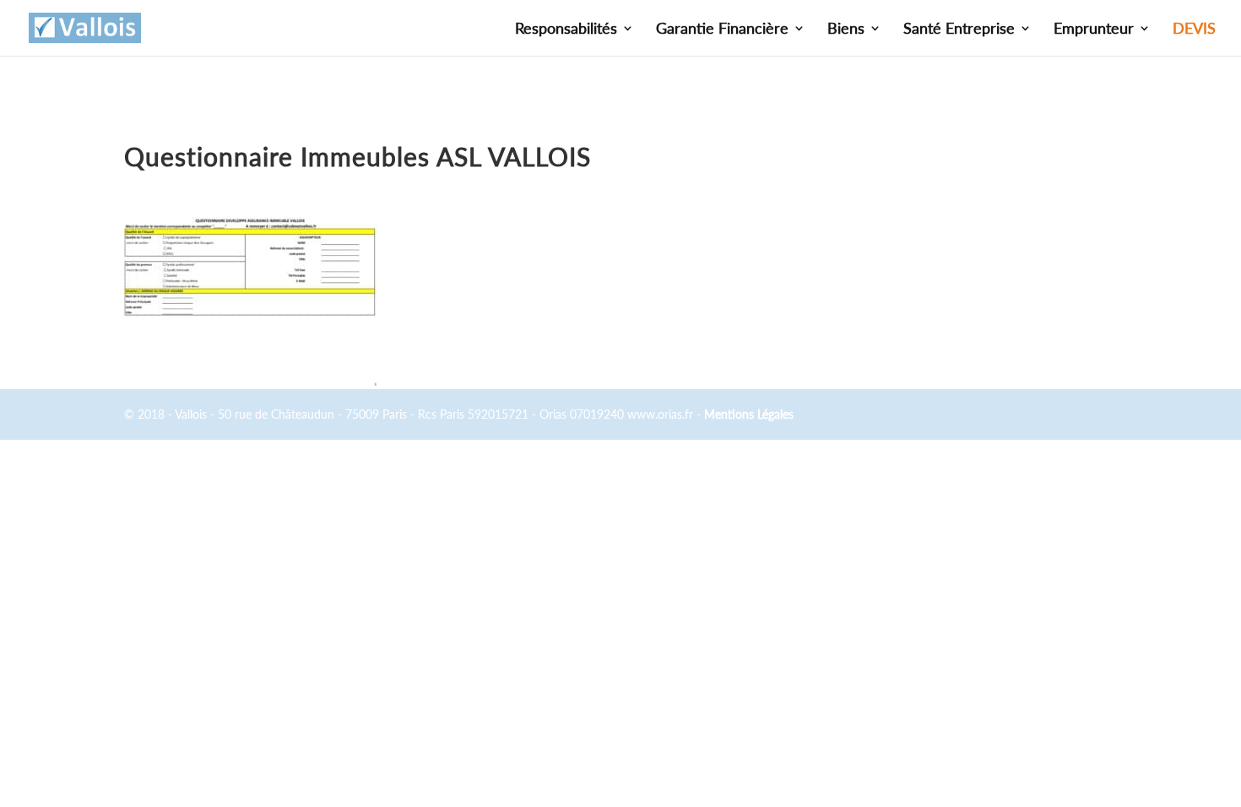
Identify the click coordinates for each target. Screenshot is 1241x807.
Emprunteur (1094, 29)
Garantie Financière (722, 29)
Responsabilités (566, 29)
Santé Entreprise (959, 29)
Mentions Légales (749, 414)
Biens (845, 29)
